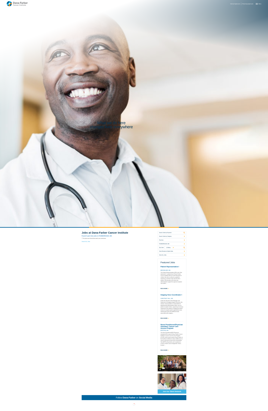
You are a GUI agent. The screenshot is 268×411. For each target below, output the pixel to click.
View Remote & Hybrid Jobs (166, 251)
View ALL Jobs (162, 255)
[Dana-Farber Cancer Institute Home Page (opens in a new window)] (17, 3)
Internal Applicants (235, 3)
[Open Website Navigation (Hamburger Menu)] (258, 3)
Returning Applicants (247, 3)
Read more (165, 288)
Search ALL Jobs (86, 241)
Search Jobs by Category (165, 236)
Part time (161, 240)
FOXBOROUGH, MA (164, 243)
